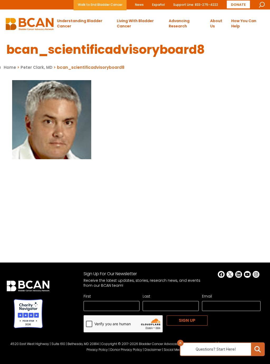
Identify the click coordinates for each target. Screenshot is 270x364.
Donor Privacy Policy (126, 349)
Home (10, 67)
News (139, 4)
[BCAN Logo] (28, 287)
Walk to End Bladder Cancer (100, 4)
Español (158, 4)
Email (207, 296)
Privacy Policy (97, 349)
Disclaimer (152, 349)
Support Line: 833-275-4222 (195, 4)
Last (146, 296)
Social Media (174, 349)
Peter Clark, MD (36, 67)
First (87, 296)
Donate (238, 4)
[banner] (29, 25)
